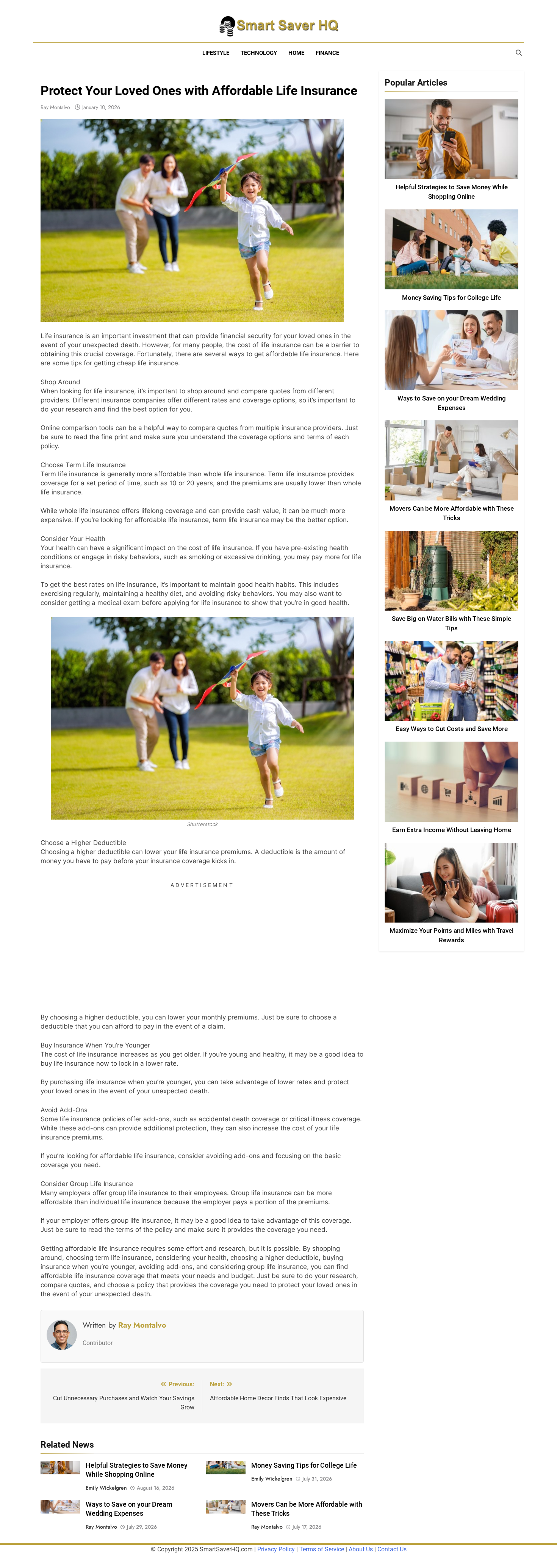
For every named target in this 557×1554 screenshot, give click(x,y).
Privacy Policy (276, 1549)
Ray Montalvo (55, 107)
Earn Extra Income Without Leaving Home (451, 830)
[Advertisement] (202, 945)
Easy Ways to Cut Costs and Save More (452, 729)
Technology (259, 53)
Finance (327, 53)
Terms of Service (321, 1549)
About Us (361, 1549)
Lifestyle (215, 53)
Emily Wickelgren (106, 1488)
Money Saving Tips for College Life (304, 1465)
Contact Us (392, 1549)
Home (296, 53)
